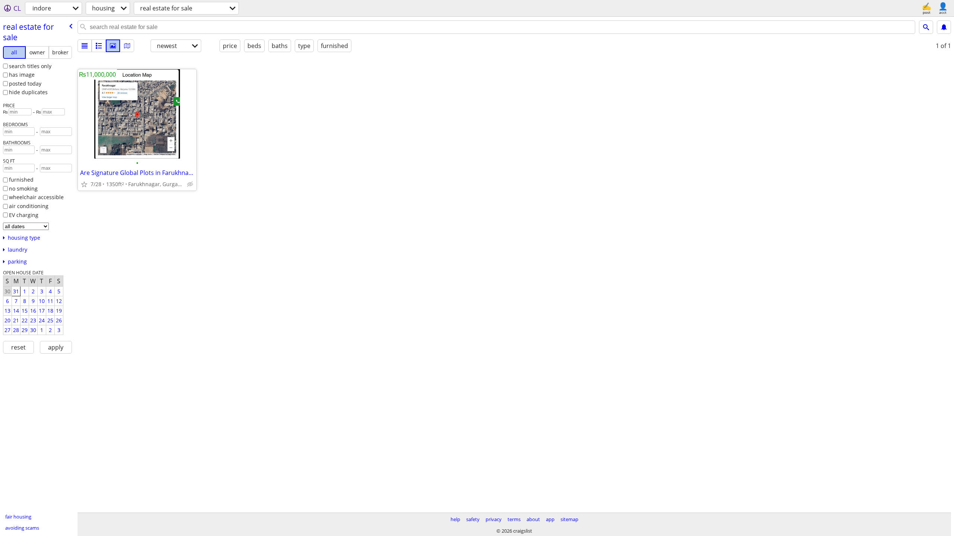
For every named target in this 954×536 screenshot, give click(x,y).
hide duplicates (28, 92)
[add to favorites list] (84, 184)
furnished (21, 179)
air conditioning (28, 206)
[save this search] (944, 27)
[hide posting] (190, 184)
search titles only (30, 66)
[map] (127, 45)
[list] (85, 45)
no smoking (23, 188)
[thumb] (99, 45)
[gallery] (113, 45)
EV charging (23, 214)
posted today (25, 83)
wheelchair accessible (36, 197)
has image (22, 74)
